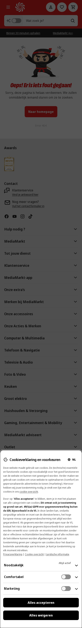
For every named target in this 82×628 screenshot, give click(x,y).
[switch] (66, 576)
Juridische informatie (57, 554)
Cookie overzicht (34, 554)
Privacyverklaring (12, 554)
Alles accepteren (41, 602)
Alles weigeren (41, 615)
